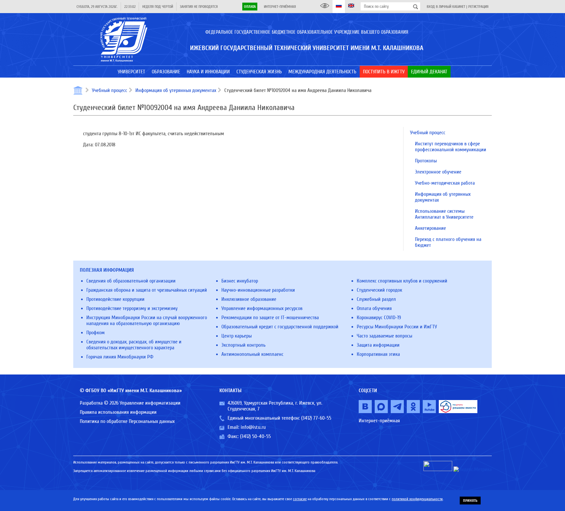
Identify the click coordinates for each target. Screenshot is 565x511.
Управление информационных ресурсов (261, 308)
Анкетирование (430, 228)
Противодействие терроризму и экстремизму (132, 308)
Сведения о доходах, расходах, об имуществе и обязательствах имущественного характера (133, 345)
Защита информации (378, 345)
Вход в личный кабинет (446, 6)
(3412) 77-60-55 (316, 418)
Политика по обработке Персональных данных (127, 421)
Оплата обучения (374, 308)
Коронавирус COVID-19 (379, 317)
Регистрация (478, 6)
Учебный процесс (109, 90)
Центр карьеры (236, 336)
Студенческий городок (379, 290)
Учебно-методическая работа (445, 183)
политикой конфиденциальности (417, 499)
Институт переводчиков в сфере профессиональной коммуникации (450, 147)
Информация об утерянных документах (175, 90)
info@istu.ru (253, 427)
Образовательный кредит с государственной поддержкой (279, 327)
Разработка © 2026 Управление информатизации (130, 403)
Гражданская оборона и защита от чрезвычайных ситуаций (146, 290)
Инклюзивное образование (248, 299)
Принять (470, 500)
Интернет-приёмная (280, 6)
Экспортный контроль (243, 345)
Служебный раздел (376, 299)
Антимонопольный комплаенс (252, 354)
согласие (300, 499)
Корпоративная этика (378, 354)
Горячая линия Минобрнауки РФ (119, 357)
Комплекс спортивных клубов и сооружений (402, 281)
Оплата (250, 6)
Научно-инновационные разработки (258, 290)
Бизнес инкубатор (239, 281)
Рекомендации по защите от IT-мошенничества (270, 317)
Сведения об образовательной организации (131, 281)
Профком (95, 333)
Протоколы (426, 161)
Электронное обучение (438, 172)
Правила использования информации (118, 412)
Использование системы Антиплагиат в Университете (444, 214)
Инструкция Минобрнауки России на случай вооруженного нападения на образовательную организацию (146, 320)
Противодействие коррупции (115, 299)
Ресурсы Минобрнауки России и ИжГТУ (397, 327)
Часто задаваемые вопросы (384, 336)
